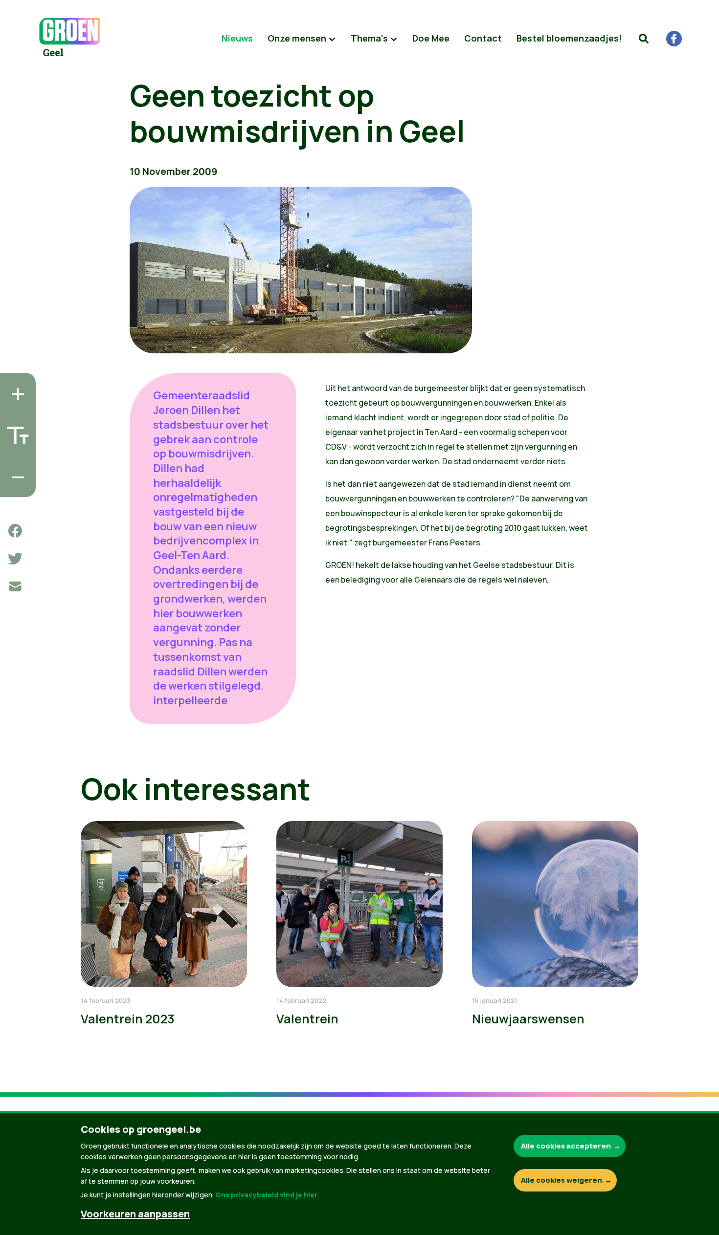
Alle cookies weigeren (561, 1180)
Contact (483, 38)
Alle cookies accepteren (566, 1146)
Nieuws (237, 38)
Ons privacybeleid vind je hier (266, 1194)
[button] (643, 38)
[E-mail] (15, 586)
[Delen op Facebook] (15, 530)
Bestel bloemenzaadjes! (569, 38)
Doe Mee (430, 38)
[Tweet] (15, 558)
